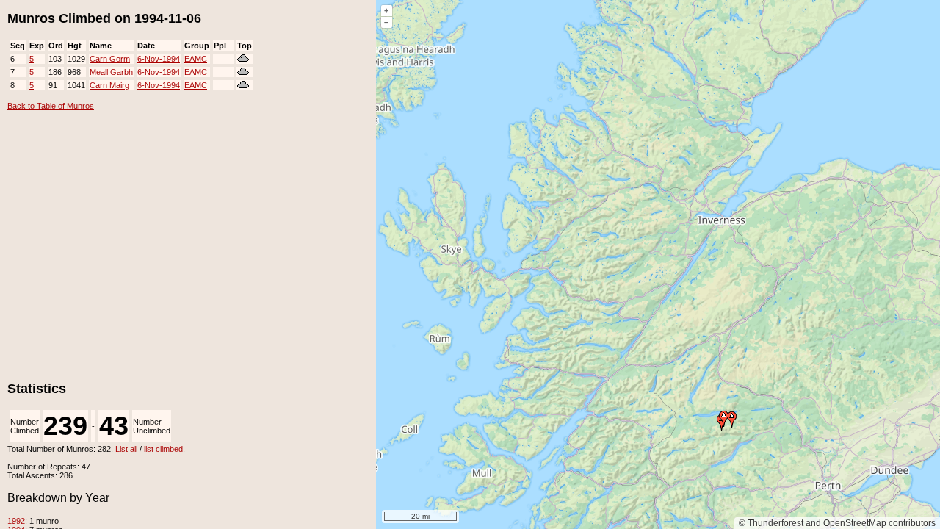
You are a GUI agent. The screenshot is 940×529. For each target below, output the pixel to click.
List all (126, 449)
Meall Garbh (111, 72)
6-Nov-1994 (158, 58)
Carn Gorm (110, 58)
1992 (16, 521)
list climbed (163, 449)
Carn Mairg (109, 85)
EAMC (195, 58)
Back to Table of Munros (50, 105)
